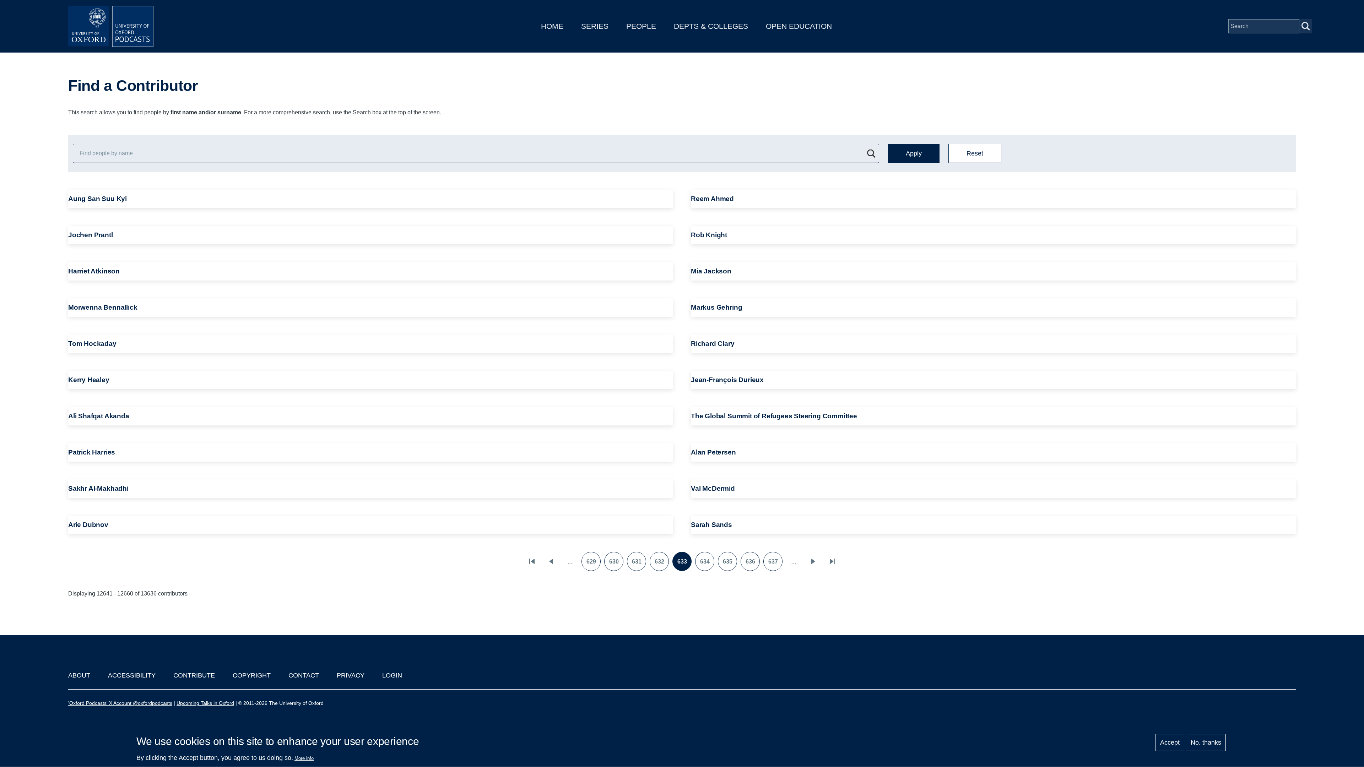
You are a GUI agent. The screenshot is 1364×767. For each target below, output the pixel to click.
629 (593, 564)
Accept (1170, 742)
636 (752, 564)
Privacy (350, 675)
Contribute (194, 675)
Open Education (799, 26)
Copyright (252, 675)
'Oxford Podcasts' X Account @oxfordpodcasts (120, 703)
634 (707, 564)
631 (639, 564)
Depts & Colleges (711, 26)
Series (594, 26)
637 (775, 564)
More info (304, 758)
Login (392, 675)
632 (662, 564)
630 (616, 564)
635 (730, 564)
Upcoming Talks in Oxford (205, 703)
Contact (303, 675)
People (641, 26)
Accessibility (132, 675)
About (79, 675)
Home (552, 26)
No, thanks (1206, 742)
